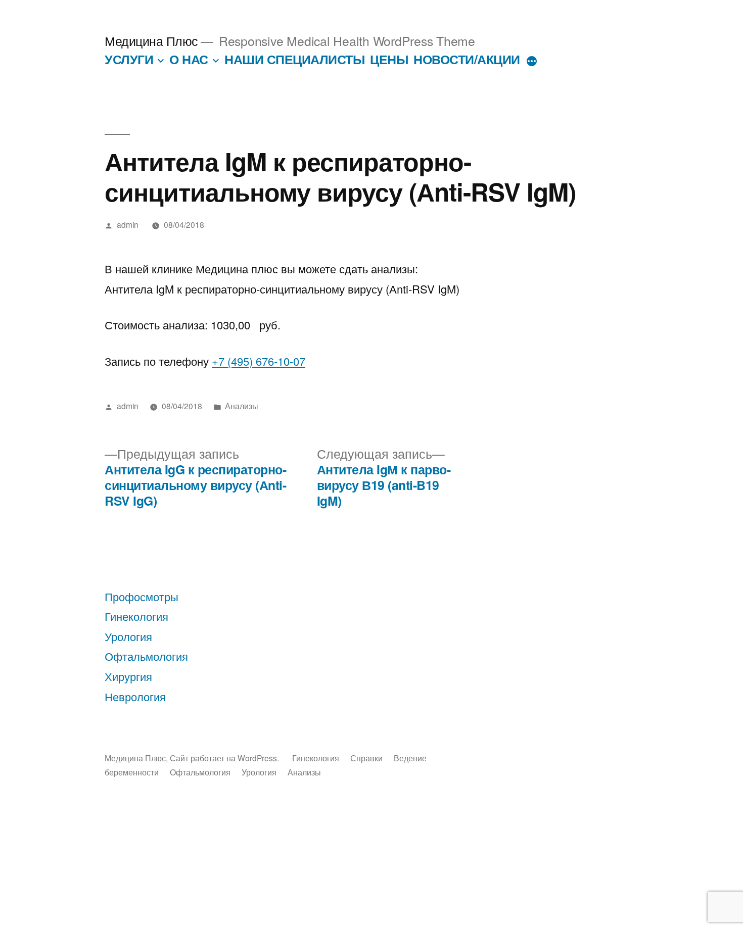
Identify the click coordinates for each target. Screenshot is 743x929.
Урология (128, 636)
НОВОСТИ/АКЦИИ (466, 59)
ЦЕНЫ (389, 59)
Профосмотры (141, 596)
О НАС (188, 59)
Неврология (135, 696)
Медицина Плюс (151, 41)
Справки (366, 757)
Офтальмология (146, 656)
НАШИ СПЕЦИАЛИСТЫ (294, 59)
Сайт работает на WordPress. (225, 757)
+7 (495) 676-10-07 (258, 361)
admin (127, 224)
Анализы (241, 405)
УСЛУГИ (129, 59)
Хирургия (128, 676)
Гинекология (136, 616)
